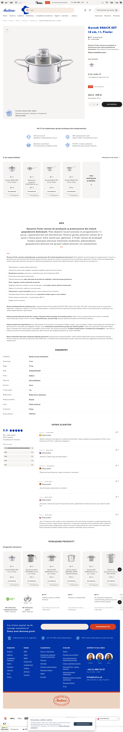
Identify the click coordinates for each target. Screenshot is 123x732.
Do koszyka (112, 104)
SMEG (26, 658)
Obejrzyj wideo (20, 115)
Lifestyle (10, 670)
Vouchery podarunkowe (48, 667)
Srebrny (31, 375)
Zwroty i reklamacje (47, 651)
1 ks (30, 390)
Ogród (9, 663)
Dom (8, 673)
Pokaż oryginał (46, 435)
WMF (25, 651)
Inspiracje (98, 16)
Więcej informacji (64, 726)
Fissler (31, 409)
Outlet (9, 677)
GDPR (42, 673)
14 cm (31, 385)
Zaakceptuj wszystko (83, 724)
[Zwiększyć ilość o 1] (97, 104)
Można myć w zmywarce (37, 394)
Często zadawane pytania (71, 663)
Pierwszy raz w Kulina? (70, 655)
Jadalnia (9, 655)
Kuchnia (9, 651)
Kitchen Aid (28, 661)
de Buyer (27, 671)
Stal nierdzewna (34, 380)
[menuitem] (5, 16)
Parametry (15, 729)
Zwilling (26, 668)
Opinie (65, 651)
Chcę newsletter (103, 626)
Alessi (26, 655)
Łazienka (10, 667)
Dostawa (43, 663)
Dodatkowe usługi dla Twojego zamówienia (47, 656)
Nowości (107, 16)
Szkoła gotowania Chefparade (69, 673)
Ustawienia (34, 727)
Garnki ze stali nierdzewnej (38, 356)
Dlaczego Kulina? (69, 683)
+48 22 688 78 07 (96, 670)
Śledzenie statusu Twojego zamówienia (72, 678)
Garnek (31, 399)
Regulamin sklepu (46, 670)
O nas (65, 686)
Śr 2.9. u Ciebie (93, 74)
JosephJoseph (28, 665)
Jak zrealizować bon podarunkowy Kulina (70, 659)
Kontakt (43, 677)
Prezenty (116, 16)
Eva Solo (27, 675)
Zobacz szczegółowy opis (97, 52)
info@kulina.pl (94, 677)
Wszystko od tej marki (110, 157)
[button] (12, 581)
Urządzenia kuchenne (11, 659)
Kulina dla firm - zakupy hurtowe (71, 668)
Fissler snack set (34, 404)
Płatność (43, 660)
